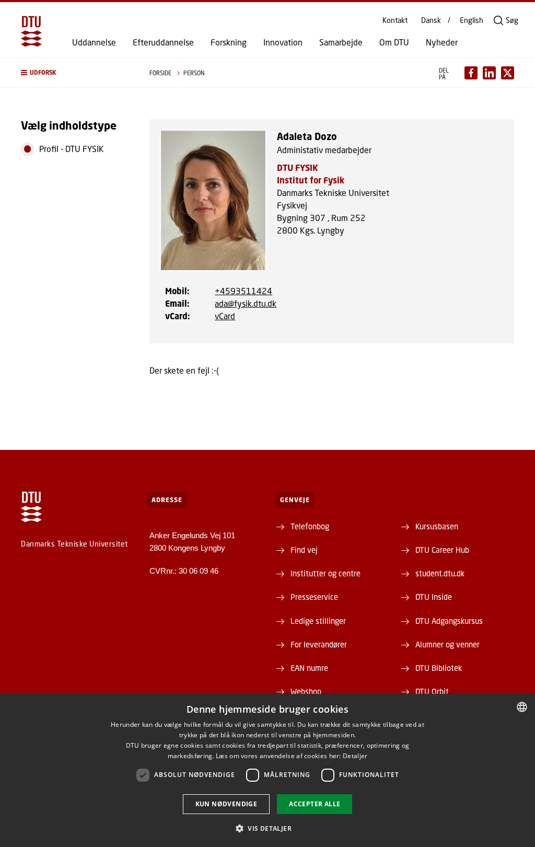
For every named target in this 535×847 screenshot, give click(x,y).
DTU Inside (433, 596)
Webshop (305, 691)
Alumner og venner (447, 644)
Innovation (283, 42)
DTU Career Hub (442, 549)
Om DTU (394, 42)
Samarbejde (341, 42)
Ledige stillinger (318, 620)
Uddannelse (94, 42)
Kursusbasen (436, 526)
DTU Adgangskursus (449, 620)
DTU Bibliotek (438, 667)
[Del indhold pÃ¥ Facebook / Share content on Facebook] (471, 72)
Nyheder (442, 42)
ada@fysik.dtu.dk (245, 303)
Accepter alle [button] (314, 803)
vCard (225, 316)
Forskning (229, 42)
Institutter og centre (325, 573)
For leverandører (318, 644)
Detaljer (355, 755)
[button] (75, 72)
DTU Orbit (432, 691)
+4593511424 (243, 291)
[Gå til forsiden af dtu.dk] (31, 31)
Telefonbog (309, 526)
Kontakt (395, 20)
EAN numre (309, 667)
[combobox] (522, 707)
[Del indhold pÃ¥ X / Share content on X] (507, 72)
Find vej (304, 549)
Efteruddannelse (163, 42)
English (471, 20)
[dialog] (267, 770)
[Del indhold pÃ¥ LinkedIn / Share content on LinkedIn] (489, 72)
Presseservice (314, 596)
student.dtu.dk (439, 573)
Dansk (431, 20)
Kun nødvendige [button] (226, 803)
